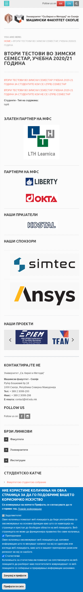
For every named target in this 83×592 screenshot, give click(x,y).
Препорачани (13, 535)
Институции (17, 460)
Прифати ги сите (14, 586)
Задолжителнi (13, 515)
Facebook (21, 416)
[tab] (41, 439)
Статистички (12, 556)
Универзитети (19, 449)
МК (60, 3)
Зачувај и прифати (15, 575)
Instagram (27, 416)
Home (7, 41)
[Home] (41, 17)
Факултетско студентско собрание (26, 482)
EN (69, 3)
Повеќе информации (30, 509)
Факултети (17, 439)
